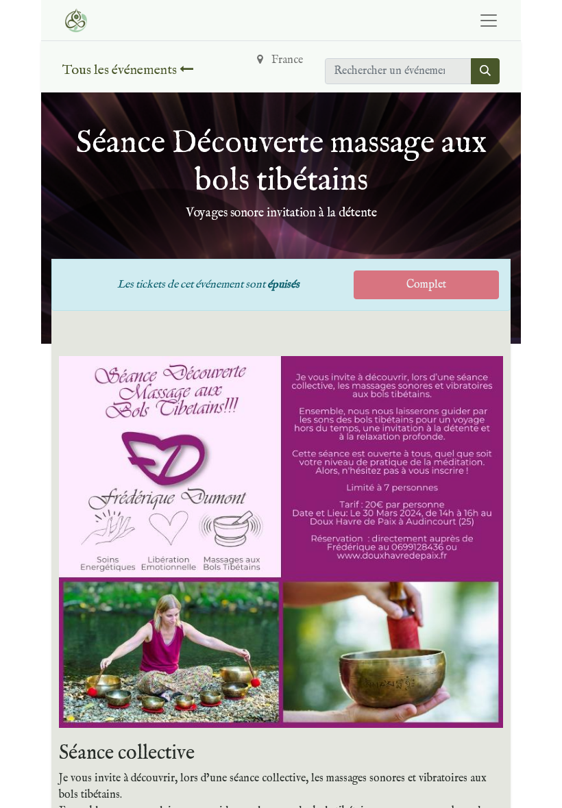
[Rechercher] (485, 71)
